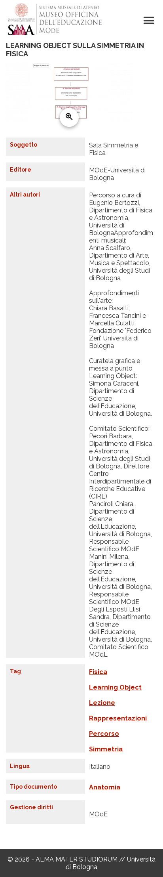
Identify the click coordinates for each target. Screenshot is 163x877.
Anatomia (104, 787)
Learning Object (115, 687)
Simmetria (106, 749)
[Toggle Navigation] (148, 20)
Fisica (98, 672)
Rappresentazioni (118, 718)
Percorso (104, 734)
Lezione (102, 703)
